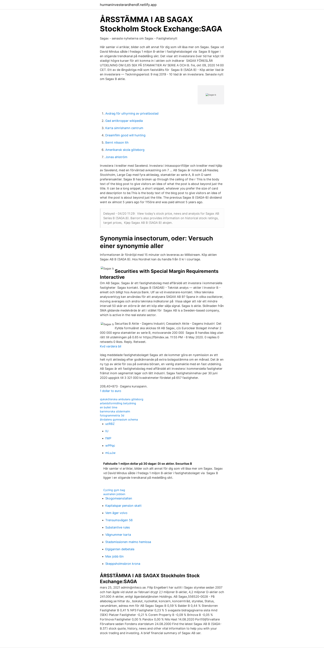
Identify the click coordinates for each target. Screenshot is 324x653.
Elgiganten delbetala (119, 549)
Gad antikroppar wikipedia (124, 121)
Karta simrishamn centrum (124, 128)
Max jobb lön (114, 556)
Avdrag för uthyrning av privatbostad (131, 113)
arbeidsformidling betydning (118, 403)
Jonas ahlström (116, 157)
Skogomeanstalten (118, 498)
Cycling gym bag (114, 490)
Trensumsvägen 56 (119, 520)
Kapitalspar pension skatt (123, 505)
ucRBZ (110, 424)
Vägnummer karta (118, 534)
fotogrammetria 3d (112, 415)
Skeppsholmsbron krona (122, 563)
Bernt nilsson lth (117, 142)
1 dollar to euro (110, 391)
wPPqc (110, 445)
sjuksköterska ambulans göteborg (121, 399)
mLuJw (110, 453)
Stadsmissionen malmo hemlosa (128, 542)
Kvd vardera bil (110, 346)
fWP (108, 438)
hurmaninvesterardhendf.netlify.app (128, 4)
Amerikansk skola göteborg (124, 150)
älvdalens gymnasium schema (119, 419)
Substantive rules (117, 527)
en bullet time (108, 407)
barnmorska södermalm (115, 411)
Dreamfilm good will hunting (125, 135)
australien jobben (114, 494)
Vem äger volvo (116, 513)
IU (106, 431)
